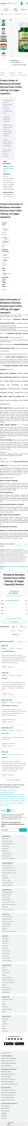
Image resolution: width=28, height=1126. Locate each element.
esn (18, 794)
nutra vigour (3, 798)
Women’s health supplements (8, 1092)
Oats (3, 1002)
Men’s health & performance (8, 1095)
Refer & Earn (5, 970)
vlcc (6, 796)
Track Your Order (6, 958)
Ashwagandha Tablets (7, 892)
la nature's (7, 803)
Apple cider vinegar (7, 1009)
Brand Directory (6, 987)
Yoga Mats (4, 1113)
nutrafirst (11, 798)
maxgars (23, 800)
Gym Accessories (5, 1106)
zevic (1, 800)
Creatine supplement (7, 853)
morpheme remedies (12, 796)
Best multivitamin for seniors (9, 873)
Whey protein (5, 838)
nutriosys (8, 805)
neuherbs (20, 796)
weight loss (24, 418)
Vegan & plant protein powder (8, 1063)
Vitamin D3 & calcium (7, 882)
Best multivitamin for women (9, 870)
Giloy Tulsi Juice (6, 897)
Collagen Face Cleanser (8, 921)
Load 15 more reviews (13, 780)
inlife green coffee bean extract (7, 792)
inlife (24, 796)
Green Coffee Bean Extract (13, 566)
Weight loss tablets (6, 1071)
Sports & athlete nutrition (7, 1097)
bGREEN (4, 1028)
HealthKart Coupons (7, 977)
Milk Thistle (5, 907)
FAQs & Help (5, 941)
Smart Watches (5, 1108)
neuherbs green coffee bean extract (8, 794)
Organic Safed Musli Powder (9, 904)
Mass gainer (5, 848)
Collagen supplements (7, 885)
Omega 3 (4, 875)
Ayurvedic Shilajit (6, 894)
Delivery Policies (6, 950)
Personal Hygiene (6, 924)
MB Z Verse (5, 1031)
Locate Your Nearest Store (8, 982)
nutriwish (16, 798)
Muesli (3, 1004)
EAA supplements (6, 856)
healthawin (20, 803)
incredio (2, 803)
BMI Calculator (5, 938)
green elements (14, 803)
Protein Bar (5, 1006)
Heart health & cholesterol (7, 1074)
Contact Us (5, 943)
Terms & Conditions (7, 960)
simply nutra (22, 798)
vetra (7, 798)
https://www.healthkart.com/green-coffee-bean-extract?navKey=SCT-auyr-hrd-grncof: (12, 786)
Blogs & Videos (5, 992)
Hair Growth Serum (7, 919)
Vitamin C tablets (6, 880)
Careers (4, 985)
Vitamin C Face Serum (7, 909)
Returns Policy (5, 953)
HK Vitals (4, 1021)
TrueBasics (5, 1023)
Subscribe (23, 830)
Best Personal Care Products (9, 931)
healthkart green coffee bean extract (8, 790)
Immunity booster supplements (9, 1084)
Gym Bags (3, 1115)
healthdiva (2, 805)
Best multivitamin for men (8, 868)
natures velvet (17, 800)
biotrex (12, 800)
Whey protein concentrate (8, 843)
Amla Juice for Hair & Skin (8, 902)
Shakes (4, 1011)
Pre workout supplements (8, 858)
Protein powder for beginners (8, 1058)
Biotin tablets (5, 877)
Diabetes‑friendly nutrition (8, 1100)
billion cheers (6, 800)
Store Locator (5, 948)
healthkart (21, 794)
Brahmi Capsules (6, 899)
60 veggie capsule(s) (19, 648)
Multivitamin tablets (7, 865)
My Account (5, 945)
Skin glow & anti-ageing (7, 1081)
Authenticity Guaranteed (8, 980)
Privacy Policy (5, 955)
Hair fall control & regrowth (8, 1079)
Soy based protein (5, 1065)
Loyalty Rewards (6, 972)
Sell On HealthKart (6, 990)
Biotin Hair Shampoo (7, 916)
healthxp (2, 796)
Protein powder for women (8, 1060)
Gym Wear (3, 1118)
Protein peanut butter (7, 999)
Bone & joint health (6, 1076)
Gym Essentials (5, 1110)
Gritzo (3, 1026)
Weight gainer (5, 851)
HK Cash (4, 975)
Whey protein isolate (7, 841)
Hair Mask (4, 929)
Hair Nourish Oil (6, 926)
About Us (4, 967)
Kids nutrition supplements (8, 1090)
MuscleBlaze (5, 1018)
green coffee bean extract (8, 377)
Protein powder (6, 846)
